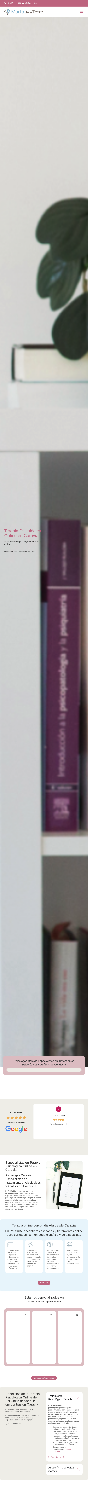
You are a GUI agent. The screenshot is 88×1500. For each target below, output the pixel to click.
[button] (81, 11)
